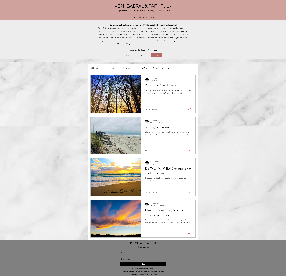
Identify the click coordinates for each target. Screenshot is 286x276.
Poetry (155, 68)
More (164, 68)
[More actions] (191, 79)
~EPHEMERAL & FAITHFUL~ (143, 6)
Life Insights (126, 68)
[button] (193, 68)
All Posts (94, 68)
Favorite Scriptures (109, 68)
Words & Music (142, 68)
